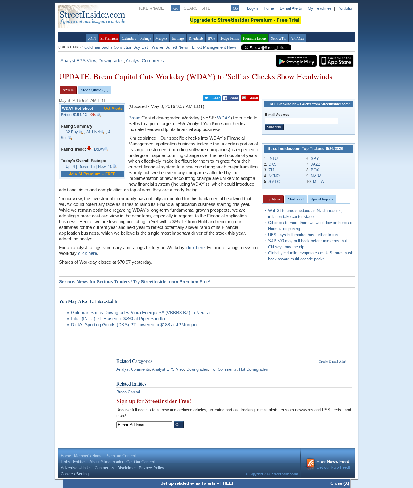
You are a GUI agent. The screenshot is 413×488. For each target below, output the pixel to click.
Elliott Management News (214, 47)
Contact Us (104, 468)
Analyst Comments (145, 60)
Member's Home (88, 456)
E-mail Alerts (291, 8)
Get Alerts (113, 108)
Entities (79, 462)
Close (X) (339, 483)
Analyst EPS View (78, 60)
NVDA (316, 176)
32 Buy (72, 132)
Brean (134, 117)
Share (232, 98)
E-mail (252, 98)
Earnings (178, 38)
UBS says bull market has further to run (303, 235)
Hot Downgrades (253, 369)
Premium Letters (255, 38)
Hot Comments (223, 369)
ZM (271, 170)
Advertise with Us (76, 468)
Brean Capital (128, 392)
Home (269, 8)
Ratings (145, 38)
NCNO (274, 176)
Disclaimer (126, 468)
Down (98, 149)
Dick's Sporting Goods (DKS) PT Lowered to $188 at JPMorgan (134, 324)
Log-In (252, 8)
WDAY (223, 117)
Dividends (196, 38)
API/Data (297, 38)
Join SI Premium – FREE (92, 174)
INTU (273, 158)
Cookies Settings (76, 474)
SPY (315, 158)
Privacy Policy (151, 468)
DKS (272, 164)
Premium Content (121, 456)
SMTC (274, 181)
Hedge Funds (229, 38)
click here (195, 247)
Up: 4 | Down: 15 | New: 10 (89, 166)
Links (65, 462)
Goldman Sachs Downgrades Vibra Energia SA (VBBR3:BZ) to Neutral (140, 312)
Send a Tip (278, 38)
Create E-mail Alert (332, 361)
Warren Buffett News (170, 47)
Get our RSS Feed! (333, 464)
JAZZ (315, 164)
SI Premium (109, 38)
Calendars (129, 38)
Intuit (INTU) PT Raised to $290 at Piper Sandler (118, 318)
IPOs (211, 38)
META (318, 181)
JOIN (92, 38)
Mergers (161, 38)
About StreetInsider (106, 462)
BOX (315, 170)
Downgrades (111, 60)
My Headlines (320, 8)
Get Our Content (140, 462)
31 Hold (93, 132)
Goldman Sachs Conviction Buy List (116, 47)
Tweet (214, 98)
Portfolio (344, 8)
